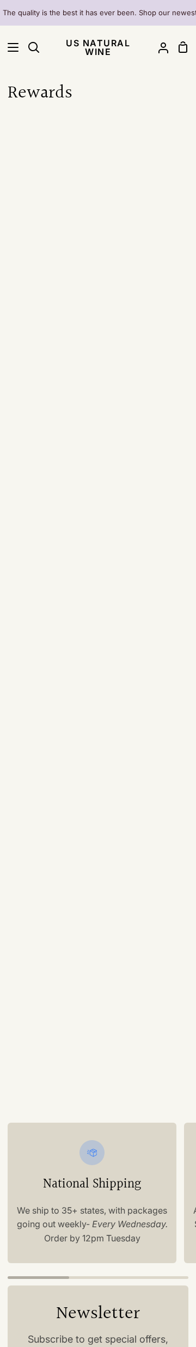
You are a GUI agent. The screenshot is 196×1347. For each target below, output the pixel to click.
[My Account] (159, 47)
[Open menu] (10, 47)
